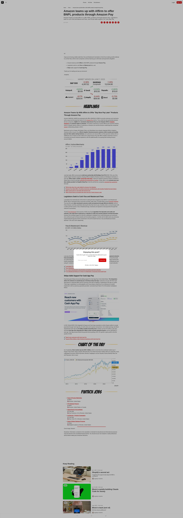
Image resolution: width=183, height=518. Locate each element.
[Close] (108, 250)
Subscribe (102, 260)
